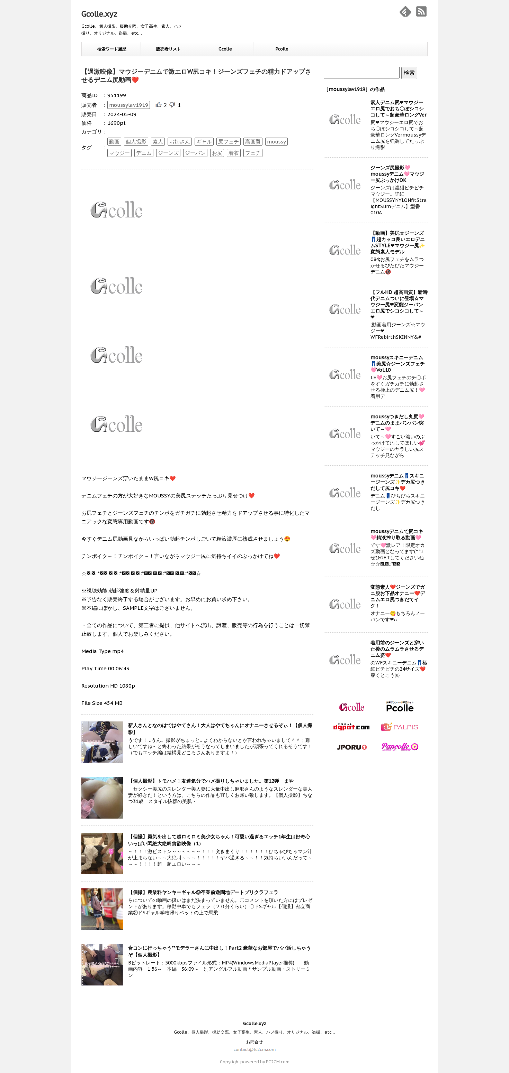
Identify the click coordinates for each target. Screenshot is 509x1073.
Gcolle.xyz (99, 14)
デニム (144, 153)
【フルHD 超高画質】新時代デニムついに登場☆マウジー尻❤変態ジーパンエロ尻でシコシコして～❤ (399, 304)
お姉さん (179, 141)
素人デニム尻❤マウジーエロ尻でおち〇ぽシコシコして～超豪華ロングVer (398, 108)
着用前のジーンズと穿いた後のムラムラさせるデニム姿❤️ (397, 649)
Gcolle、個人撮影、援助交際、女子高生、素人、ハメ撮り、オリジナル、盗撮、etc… (254, 1032)
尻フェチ (228, 141)
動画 (114, 141)
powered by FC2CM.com (264, 1061)
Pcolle (282, 49)
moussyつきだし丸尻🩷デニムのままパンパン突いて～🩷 (397, 422)
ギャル (204, 141)
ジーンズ (168, 153)
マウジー (119, 153)
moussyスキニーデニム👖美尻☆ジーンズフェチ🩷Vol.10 (397, 363)
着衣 (234, 153)
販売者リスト (168, 49)
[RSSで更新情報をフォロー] (421, 11)
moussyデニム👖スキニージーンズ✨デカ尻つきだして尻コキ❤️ (397, 482)
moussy (276, 141)
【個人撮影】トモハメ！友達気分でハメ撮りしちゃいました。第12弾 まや (211, 781)
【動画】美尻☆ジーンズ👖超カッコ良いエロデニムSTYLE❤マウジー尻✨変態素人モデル (397, 242)
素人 (158, 141)
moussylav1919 (128, 105)
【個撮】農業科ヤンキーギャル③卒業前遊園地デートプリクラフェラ (203, 892)
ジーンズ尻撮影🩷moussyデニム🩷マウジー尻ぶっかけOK (397, 174)
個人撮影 (136, 141)
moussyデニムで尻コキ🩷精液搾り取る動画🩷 (396, 534)
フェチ (253, 153)
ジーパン (195, 153)
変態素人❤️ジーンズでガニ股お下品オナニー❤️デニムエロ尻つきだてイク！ (397, 596)
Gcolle (225, 49)
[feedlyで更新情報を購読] (405, 11)
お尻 (217, 153)
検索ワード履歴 (111, 49)
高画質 (253, 141)
